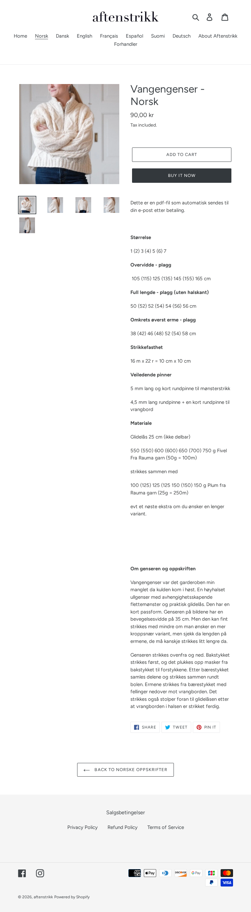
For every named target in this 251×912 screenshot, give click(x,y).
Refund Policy (123, 827)
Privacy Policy (82, 827)
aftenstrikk (43, 897)
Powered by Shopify (72, 897)
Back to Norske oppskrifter (130, 769)
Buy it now (181, 175)
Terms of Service (165, 827)
